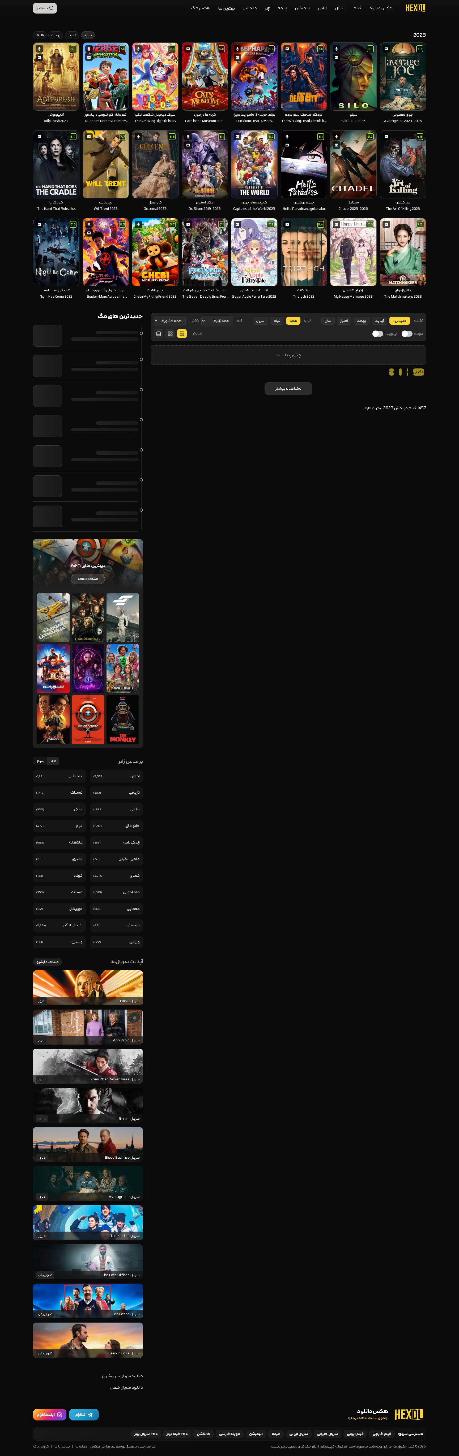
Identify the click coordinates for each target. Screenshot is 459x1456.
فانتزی (77, 858)
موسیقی (133, 925)
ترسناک (76, 792)
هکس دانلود (381, 8)
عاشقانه (76, 842)
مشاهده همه (88, 579)
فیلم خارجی (382, 1434)
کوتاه (78, 875)
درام (79, 825)
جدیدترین (400, 321)
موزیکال (76, 908)
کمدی (135, 875)
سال (328, 321)
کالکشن (250, 8)
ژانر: (239, 320)
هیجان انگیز (73, 925)
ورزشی (134, 941)
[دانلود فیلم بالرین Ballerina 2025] (88, 668)
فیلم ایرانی (355, 1434)
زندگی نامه (131, 842)
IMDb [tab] (40, 35)
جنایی (135, 809)
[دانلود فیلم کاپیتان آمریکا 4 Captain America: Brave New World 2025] (88, 719)
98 (391, 372)
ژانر (267, 8)
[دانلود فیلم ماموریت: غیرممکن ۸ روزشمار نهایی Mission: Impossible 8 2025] (53, 617)
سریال (340, 8)
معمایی (133, 908)
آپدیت (379, 321)
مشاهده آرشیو (47, 962)
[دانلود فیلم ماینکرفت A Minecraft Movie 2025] (123, 668)
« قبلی (418, 372)
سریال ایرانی (298, 1434)
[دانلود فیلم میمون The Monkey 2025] (123, 719)
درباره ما (81, 1447)
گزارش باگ (41, 1447)
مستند (77, 892)
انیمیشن (302, 8)
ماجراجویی (131, 892)
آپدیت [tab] (72, 35)
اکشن (135, 776)
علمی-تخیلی (129, 858)
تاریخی (134, 792)
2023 (388, 408)
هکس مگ (200, 8)
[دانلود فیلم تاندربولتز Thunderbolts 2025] (88, 617)
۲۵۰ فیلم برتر (177, 1434)
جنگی (78, 809)
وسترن (77, 941)
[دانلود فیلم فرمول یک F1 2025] (123, 617)
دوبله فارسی (229, 1434)
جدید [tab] (88, 35)
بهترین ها (226, 8)
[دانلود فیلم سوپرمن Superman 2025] (53, 668)
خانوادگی (132, 825)
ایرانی (322, 8)
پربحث (361, 321)
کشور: (194, 320)
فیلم (358, 8)
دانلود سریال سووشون (122, 1376)
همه (293, 321)
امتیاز (344, 321)
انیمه (282, 8)
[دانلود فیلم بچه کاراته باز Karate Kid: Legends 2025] (53, 719)
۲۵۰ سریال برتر (146, 1434)
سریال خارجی (327, 1434)
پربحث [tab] (55, 35)
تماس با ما (62, 1447)
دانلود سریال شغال (126, 1387)
